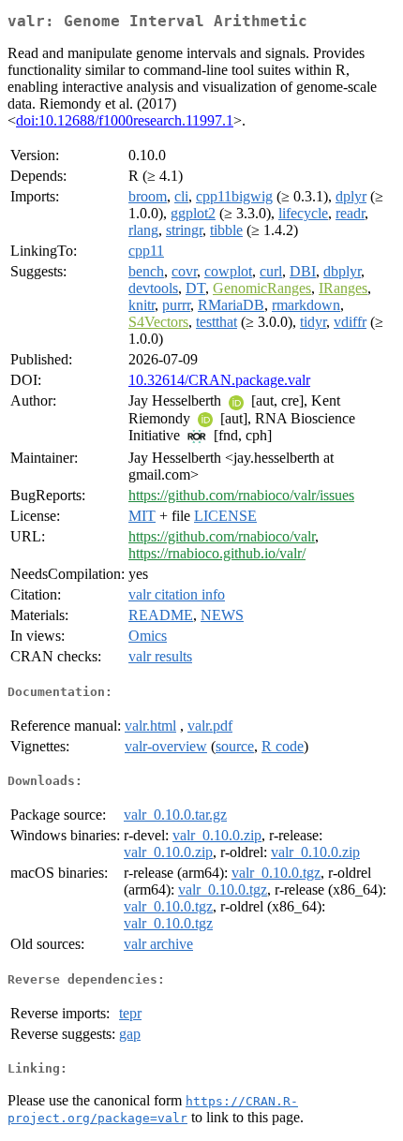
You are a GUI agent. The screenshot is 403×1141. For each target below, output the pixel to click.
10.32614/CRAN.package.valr (219, 380)
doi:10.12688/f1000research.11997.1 (124, 120)
